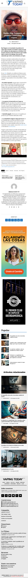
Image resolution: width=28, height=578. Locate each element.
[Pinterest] (12, 220)
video (5, 73)
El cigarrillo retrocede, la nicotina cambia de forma (12, 395)
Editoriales (5, 557)
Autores (4, 555)
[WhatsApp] (15, 220)
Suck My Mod (12, 126)
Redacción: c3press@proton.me (10, 504)
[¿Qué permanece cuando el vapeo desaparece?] (5, 363)
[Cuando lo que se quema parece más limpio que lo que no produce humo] (5, 343)
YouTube (3, 172)
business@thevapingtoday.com (10, 503)
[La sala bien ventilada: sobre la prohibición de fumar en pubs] (5, 349)
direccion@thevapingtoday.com (10, 506)
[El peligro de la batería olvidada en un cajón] (14, 435)
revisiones (16, 170)
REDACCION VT (15, 41)
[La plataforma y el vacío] (14, 459)
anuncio (7, 170)
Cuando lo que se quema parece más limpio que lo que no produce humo (18, 343)
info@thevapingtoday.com (9, 502)
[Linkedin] (18, 220)
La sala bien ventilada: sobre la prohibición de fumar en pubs (17, 349)
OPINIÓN (2, 544)
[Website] (18, 206)
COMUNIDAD (14, 30)
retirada (11, 170)
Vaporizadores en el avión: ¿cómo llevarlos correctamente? (20, 178)
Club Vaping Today (7, 554)
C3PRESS (22, 576)
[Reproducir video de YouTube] (14, 150)
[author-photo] (2, 398)
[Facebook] (9, 206)
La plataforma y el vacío (7, 469)
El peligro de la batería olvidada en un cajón (12, 445)
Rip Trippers (21, 170)
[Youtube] (20, 495)
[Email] (21, 220)
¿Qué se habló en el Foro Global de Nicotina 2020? (7, 178)
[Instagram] (11, 206)
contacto (4, 165)
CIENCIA (2, 539)
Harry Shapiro (5, 423)
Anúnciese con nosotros (8, 565)
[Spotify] (9, 495)
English (4, 558)
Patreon (4, 526)
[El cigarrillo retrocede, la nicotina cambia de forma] (5, 336)
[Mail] (14, 206)
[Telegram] (13, 495)
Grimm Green (23, 125)
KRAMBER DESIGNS (15, 576)
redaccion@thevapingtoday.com (7, 166)
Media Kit (5, 568)
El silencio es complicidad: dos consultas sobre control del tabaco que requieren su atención (17, 356)
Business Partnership (8, 567)
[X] (16, 206)
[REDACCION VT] (14, 187)
